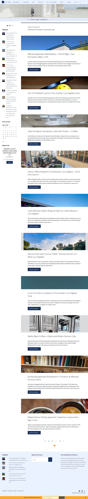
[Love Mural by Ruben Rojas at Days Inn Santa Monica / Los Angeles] (54, 200)
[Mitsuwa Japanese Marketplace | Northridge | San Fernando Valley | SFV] (54, 43)
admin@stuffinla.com (72, 458)
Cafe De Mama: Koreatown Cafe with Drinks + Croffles (53, 131)
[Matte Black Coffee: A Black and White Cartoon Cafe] (54, 323)
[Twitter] (10, 26)
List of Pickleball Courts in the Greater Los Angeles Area (54, 93)
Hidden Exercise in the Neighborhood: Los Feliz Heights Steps (11, 75)
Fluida (78, 492)
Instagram (4, 490)
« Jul (3, 141)
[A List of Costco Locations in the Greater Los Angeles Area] (54, 282)
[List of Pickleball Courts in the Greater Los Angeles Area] (54, 82)
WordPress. (83, 492)
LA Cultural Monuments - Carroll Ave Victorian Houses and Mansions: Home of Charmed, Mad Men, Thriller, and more (11, 111)
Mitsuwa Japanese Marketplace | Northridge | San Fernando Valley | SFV (17, 469)
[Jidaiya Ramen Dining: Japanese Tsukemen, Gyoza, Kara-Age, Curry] (54, 406)
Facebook (10, 490)
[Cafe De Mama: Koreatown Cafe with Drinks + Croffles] (54, 121)
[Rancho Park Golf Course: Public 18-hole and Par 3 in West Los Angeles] (54, 241)
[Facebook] (12, 26)
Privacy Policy (20, 490)
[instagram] (7, 26)
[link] (80, 2)
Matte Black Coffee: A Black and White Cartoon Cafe (52, 336)
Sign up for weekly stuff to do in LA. (32, 497)
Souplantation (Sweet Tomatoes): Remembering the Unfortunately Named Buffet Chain (11, 84)
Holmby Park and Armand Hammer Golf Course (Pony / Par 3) (11, 60)
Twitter (14, 490)
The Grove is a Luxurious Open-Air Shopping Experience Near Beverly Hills (17, 480)
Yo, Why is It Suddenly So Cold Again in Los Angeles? (11, 92)
